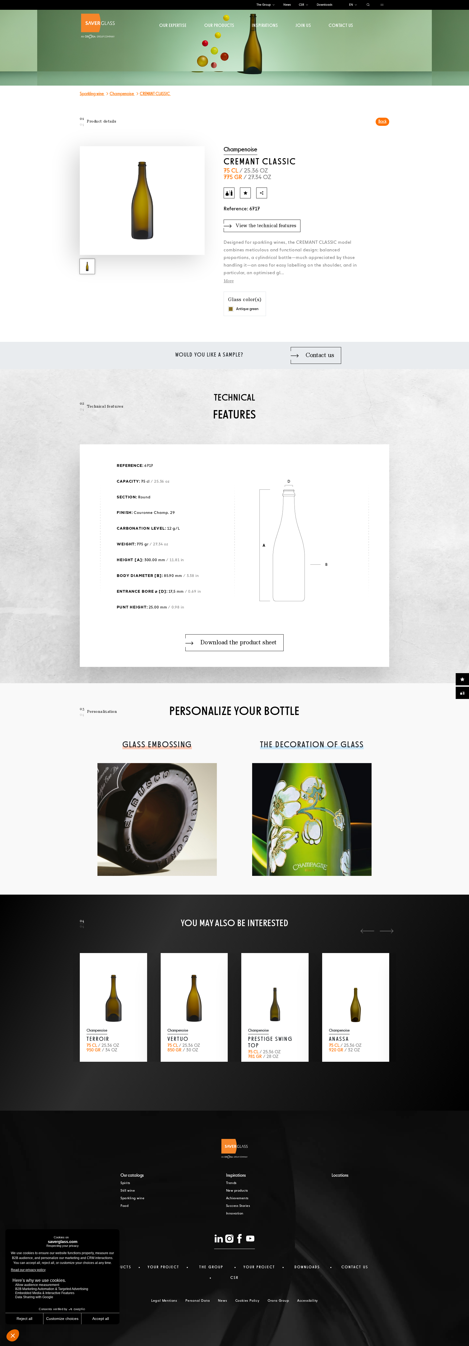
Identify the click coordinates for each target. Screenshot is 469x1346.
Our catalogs (132, 1175)
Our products (219, 26)
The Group (263, 4)
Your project (163, 1267)
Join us (303, 26)
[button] (367, 931)
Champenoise (122, 94)
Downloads (324, 4)
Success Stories (238, 1206)
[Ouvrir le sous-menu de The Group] (273, 5)
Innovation (234, 1213)
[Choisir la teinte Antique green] (230, 309)
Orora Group (278, 1301)
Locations (340, 1175)
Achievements (237, 1198)
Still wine (128, 1190)
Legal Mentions (164, 1301)
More (229, 281)
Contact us (341, 26)
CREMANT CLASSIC (155, 94)
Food (124, 1206)
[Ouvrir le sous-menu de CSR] (307, 5)
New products (237, 1190)
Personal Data (197, 1301)
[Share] (261, 193)
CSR (301, 4)
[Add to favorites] (245, 193)
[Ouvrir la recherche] (368, 5)
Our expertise (173, 26)
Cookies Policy (247, 1301)
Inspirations (265, 26)
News (287, 4)
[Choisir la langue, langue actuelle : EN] (355, 5)
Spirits (125, 1183)
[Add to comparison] (229, 193)
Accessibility (307, 1301)
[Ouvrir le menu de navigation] (382, 5)
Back (382, 122)
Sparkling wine (92, 94)
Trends (231, 1183)
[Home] (98, 26)
